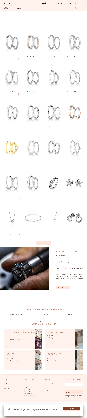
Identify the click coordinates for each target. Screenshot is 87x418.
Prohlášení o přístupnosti (29, 395)
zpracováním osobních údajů (74, 387)
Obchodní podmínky (28, 383)
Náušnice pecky (70, 314)
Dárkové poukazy (28, 393)
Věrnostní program (8, 388)
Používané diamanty (28, 389)
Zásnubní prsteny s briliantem (16, 314)
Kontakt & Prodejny (49, 383)
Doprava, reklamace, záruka (28, 387)
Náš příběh (6, 383)
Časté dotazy (27, 385)
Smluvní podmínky (71, 396)
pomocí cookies (49, 409)
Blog (5, 387)
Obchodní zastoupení (49, 385)
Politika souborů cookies (29, 391)
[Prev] (19, 42)
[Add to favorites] (19, 59)
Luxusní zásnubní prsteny (43, 314)
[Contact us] (83, 416)
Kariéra (5, 385)
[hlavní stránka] (44, 4)
